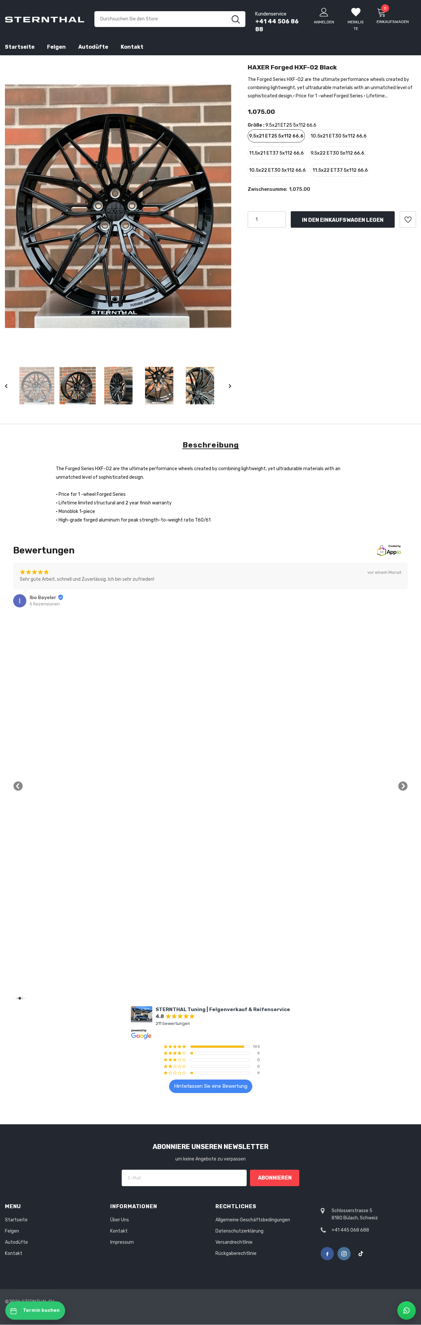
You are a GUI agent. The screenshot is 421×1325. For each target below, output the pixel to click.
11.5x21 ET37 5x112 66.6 (276, 153)
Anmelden (324, 22)
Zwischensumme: (267, 189)
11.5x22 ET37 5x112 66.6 (340, 170)
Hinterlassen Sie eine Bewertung (210, 1086)
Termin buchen (41, 1310)
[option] (118, 206)
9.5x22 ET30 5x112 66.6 (337, 153)
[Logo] (45, 19)
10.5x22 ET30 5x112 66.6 (277, 170)
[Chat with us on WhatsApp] (406, 1310)
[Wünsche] (408, 219)
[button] (18, 786)
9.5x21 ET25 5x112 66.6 (276, 136)
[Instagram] (344, 1253)
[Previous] (11, 386)
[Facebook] (327, 1253)
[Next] (225, 386)
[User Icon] (324, 11)
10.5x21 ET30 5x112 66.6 (338, 136)
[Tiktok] (360, 1253)
